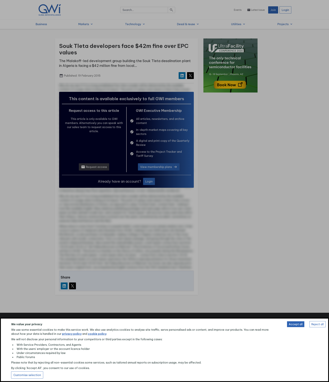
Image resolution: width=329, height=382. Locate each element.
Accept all (296, 324)
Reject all (317, 324)
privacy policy (72, 333)
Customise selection (27, 375)
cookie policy (97, 333)
